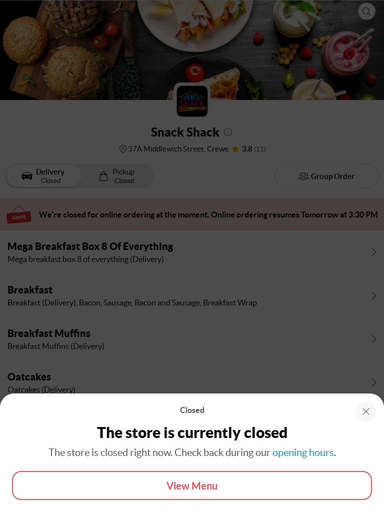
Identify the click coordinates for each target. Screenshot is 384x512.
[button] (366, 412)
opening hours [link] (303, 452)
